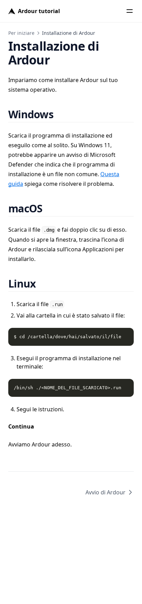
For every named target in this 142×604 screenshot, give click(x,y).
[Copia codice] (125, 337)
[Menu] (129, 11)
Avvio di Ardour (105, 492)
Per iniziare (21, 33)
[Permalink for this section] (61, 114)
